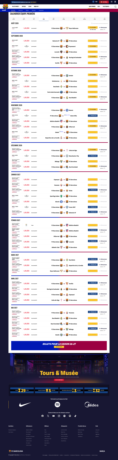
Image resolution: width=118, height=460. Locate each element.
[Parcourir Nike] (25, 404)
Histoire (97, 436)
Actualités (13, 10)
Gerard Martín (29, 438)
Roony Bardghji (64, 434)
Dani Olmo (47, 440)
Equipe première (92, 6)
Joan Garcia (10, 432)
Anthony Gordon (64, 436)
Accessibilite (66, 455)
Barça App (80, 432)
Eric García (28, 443)
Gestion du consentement (85, 455)
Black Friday (80, 434)
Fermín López (47, 434)
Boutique (24, 6)
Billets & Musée (15, 6)
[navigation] (13, 19)
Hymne (96, 432)
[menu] (115, 2)
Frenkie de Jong (48, 438)
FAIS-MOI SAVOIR (59, 346)
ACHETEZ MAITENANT (59, 379)
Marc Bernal (47, 443)
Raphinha (63, 432)
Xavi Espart (28, 434)
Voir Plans (105, 2)
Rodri (46, 445)
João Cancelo (28, 445)
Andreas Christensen (30, 436)
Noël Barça (80, 436)
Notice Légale (44, 455)
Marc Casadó (47, 436)
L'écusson (97, 429)
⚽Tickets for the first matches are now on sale (24, 2)
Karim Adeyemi (64, 438)
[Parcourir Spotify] (57, 404)
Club (98, 6)
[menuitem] (115, 1)
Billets (27, 10)
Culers (29, 6)
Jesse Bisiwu (63, 440)
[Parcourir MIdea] (91, 404)
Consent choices (95, 455)
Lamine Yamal (64, 429)
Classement (41, 10)
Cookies (61, 455)
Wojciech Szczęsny (12, 429)
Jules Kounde (29, 440)
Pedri (46, 432)
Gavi (45, 429)
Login (95, 2)
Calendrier (20, 10)
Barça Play (36, 6)
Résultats (34, 10)
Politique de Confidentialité (53, 455)
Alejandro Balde (29, 429)
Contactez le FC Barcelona (74, 455)
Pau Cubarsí (28, 432)
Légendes (97, 434)
